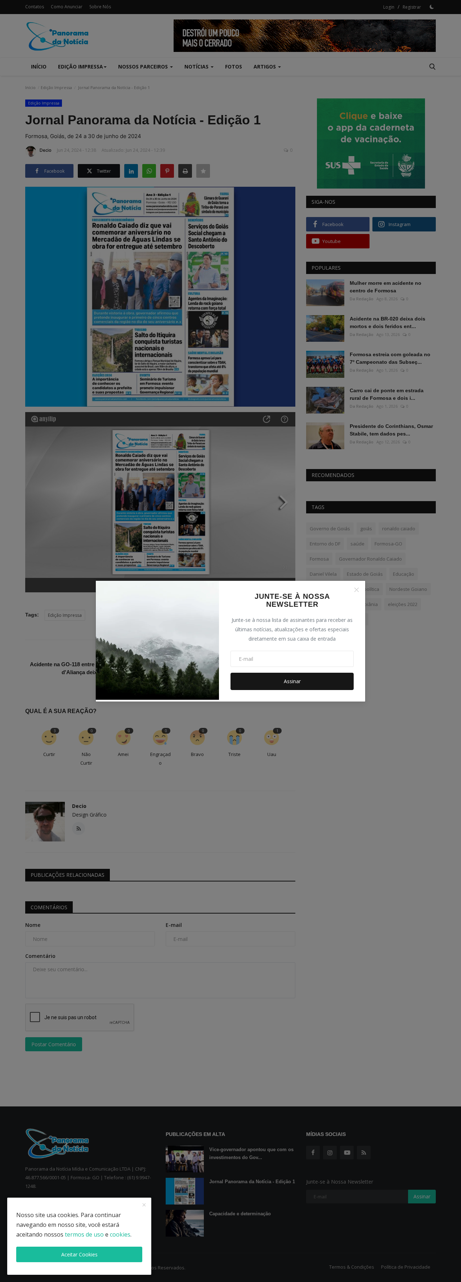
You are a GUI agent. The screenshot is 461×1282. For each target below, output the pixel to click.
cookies (120, 1234)
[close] (144, 1205)
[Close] (356, 589)
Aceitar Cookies (79, 1254)
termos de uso (84, 1234)
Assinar (292, 681)
